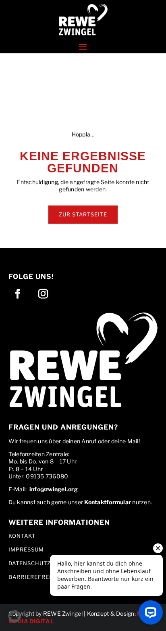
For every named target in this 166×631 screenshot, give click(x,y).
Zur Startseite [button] (83, 214)
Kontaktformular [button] (107, 502)
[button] (83, 20)
